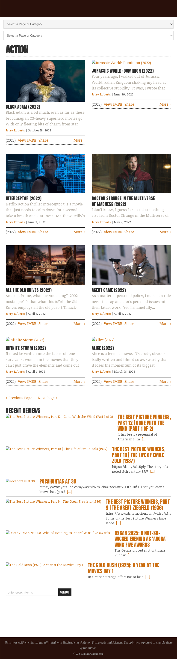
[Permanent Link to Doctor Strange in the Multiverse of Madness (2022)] (131, 194)
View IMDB (27, 140)
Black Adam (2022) (23, 107)
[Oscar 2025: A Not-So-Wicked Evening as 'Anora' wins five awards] (58, 532)
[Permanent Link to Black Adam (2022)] (45, 102)
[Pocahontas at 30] (20, 481)
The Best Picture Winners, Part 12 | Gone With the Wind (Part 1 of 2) (144, 422)
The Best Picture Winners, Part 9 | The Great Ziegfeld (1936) (138, 504)
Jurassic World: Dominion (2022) (123, 71)
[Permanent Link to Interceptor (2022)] (45, 194)
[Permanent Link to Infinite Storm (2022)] (25, 339)
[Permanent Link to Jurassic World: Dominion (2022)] (121, 62)
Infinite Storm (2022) (26, 348)
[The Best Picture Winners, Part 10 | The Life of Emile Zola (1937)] (56, 448)
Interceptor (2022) (23, 198)
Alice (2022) (103, 348)
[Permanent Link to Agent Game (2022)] (131, 285)
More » (79, 140)
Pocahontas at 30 (57, 481)
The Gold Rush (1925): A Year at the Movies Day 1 (123, 568)
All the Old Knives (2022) (29, 290)
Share (43, 140)
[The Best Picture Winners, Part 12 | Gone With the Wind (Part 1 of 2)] (59, 416)
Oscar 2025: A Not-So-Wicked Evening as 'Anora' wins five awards (141, 539)
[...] (144, 439)
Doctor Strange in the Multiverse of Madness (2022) (123, 201)
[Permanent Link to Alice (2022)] (103, 339)
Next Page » (47, 397)
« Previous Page (19, 397)
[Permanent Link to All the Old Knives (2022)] (45, 285)
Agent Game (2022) (109, 290)
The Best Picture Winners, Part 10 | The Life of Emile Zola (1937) (138, 455)
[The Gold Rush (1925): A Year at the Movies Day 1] (44, 564)
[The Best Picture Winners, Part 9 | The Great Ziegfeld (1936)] (53, 501)
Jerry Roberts (15, 130)
